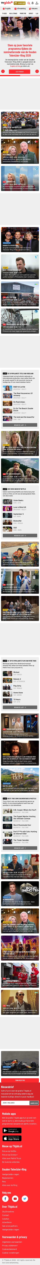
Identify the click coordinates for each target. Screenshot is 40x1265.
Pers (4, 1182)
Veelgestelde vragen (10, 1174)
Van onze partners (9, 1226)
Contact (5, 1215)
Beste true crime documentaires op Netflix (22, 799)
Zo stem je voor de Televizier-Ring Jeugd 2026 (20, 47)
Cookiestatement (9, 1249)
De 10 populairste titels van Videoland (20, 374)
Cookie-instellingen (10, 1253)
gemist (31, 13)
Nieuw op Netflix (9, 1151)
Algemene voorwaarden (12, 1242)
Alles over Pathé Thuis (11, 1158)
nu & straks (13, 13)
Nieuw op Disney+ (10, 1155)
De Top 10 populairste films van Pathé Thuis (22, 661)
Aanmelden (34, 1103)
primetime (23, 13)
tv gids (4, 13)
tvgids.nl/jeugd (21, 62)
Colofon (5, 1219)
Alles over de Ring (9, 1185)
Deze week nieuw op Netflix (17, 489)
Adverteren (7, 1222)
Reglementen (7, 1178)
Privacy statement (10, 1246)
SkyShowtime (8, 1212)
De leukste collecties (11, 1162)
